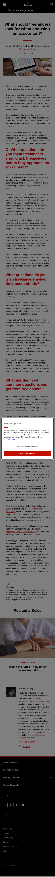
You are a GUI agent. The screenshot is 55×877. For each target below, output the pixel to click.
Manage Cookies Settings (27, 446)
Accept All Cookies (27, 453)
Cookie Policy (10, 439)
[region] (27, 438)
